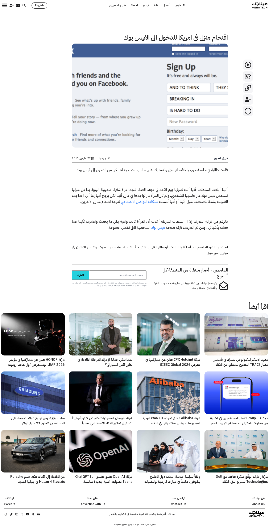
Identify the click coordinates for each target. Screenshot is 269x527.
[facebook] (22, 514)
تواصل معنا (178, 498)
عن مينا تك (258, 498)
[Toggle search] (24, 5)
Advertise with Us (93, 504)
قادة (155, 5)
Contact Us (178, 504)
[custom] (38, 514)
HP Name (67, 270)
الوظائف (10, 498)
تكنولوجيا (179, 5)
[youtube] (27, 514)
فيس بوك (158, 227)
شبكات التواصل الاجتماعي (139, 201)
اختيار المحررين (118, 5)
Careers (9, 504)
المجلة (134, 5)
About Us (258, 504)
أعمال (166, 5)
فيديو (146, 5)
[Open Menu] (4, 5)
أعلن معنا (92, 498)
